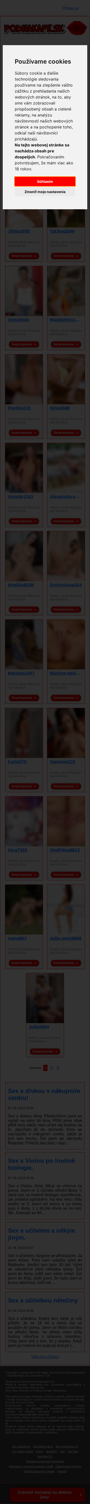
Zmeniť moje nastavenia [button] (45, 192)
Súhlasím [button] (45, 181)
